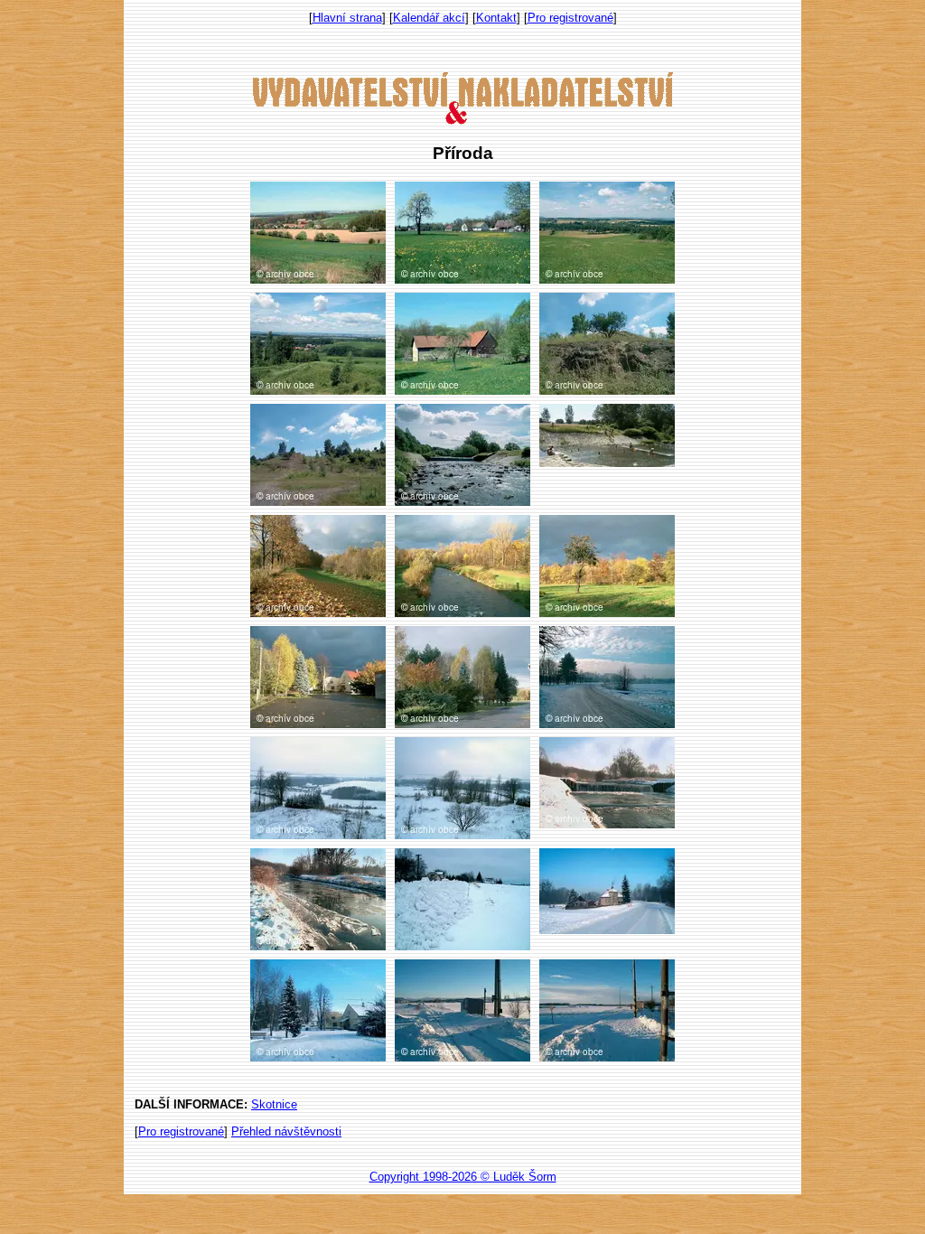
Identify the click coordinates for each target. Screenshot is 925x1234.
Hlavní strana (347, 17)
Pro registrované (570, 17)
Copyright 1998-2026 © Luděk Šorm (462, 1176)
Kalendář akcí (429, 17)
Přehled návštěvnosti (286, 1131)
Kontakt (496, 17)
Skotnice (274, 1104)
